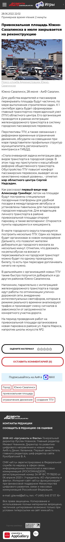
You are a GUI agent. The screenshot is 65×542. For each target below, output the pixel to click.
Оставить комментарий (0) (32, 361)
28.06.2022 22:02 (11, 13)
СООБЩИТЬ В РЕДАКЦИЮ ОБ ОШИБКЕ (27, 428)
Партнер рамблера (14, 526)
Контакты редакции (17, 423)
